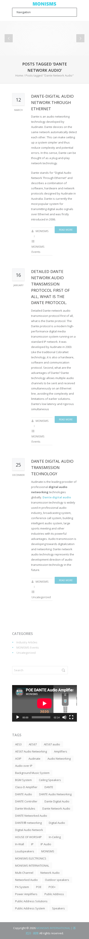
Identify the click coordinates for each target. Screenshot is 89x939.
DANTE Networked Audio (31, 816)
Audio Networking (59, 758)
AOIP (18, 758)
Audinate (34, 758)
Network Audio (50, 873)
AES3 (18, 744)
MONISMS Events (27, 647)
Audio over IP (23, 766)
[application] (44, 703)
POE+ (52, 887)
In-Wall (19, 844)
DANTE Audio (23, 794)
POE (38, 887)
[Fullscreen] (71, 717)
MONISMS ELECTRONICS (30, 858)
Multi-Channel (24, 873)
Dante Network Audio (56, 808)
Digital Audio (57, 823)
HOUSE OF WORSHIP (28, 837)
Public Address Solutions (31, 901)
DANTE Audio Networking (55, 794)
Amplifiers (60, 751)
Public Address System (30, 908)
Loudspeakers (24, 851)
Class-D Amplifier (26, 787)
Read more (66, 229)
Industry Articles (26, 642)
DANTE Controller (26, 801)
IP (32, 844)
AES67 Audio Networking (31, 751)
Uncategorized (41, 597)
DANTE (48, 787)
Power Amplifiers (26, 894)
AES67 (33, 744)
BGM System (23, 780)
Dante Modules (25, 808)
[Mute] (64, 717)
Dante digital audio (57, 497)
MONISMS (42, 231)
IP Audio (46, 844)
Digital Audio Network (29, 830)
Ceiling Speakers (50, 780)
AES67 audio (52, 744)
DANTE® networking (28, 823)
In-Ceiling (55, 837)
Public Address (54, 894)
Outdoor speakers (57, 880)
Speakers (58, 908)
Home (19, 75)
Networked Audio (26, 880)
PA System (22, 887)
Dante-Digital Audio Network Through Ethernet (52, 102)
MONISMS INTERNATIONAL (32, 865)
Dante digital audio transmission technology (52, 467)
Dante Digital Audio (56, 801)
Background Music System (32, 773)
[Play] (18, 717)
